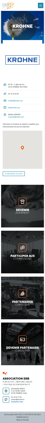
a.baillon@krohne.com (15, 101)
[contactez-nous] (6, 391)
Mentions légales (24, 382)
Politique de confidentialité (17, 384)
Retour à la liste (15, 174)
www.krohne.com (14, 108)
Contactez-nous (17, 402)
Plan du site (8, 382)
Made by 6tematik (22, 420)
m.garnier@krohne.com (16, 117)
